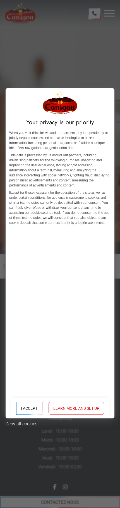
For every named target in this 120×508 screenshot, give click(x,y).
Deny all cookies (21, 423)
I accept (29, 408)
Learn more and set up (76, 408)
